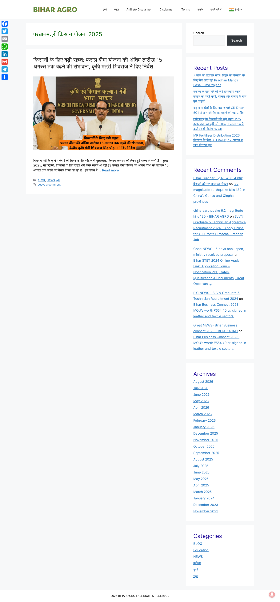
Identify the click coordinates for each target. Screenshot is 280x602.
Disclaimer (166, 9)
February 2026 (204, 420)
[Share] (4, 77)
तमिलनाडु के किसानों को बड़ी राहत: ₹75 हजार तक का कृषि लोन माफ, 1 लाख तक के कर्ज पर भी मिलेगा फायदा (218, 124)
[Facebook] (4, 23)
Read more (110, 170)
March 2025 (202, 492)
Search (198, 33)
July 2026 (200, 388)
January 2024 (203, 498)
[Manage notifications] (272, 595)
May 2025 (201, 479)
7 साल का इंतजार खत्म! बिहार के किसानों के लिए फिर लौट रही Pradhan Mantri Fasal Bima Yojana (219, 80)
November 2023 (205, 511)
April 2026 (201, 407)
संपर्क (200, 9)
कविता (197, 563)
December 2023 (205, 505)
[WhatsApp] (4, 46)
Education (201, 550)
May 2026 (201, 401)
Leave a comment (49, 184)
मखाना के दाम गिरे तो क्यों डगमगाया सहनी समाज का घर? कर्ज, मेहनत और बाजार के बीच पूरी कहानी (219, 96)
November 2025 (205, 440)
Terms (185, 9)
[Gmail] (4, 62)
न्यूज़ (116, 9)
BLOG (41, 180)
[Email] (4, 39)
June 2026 (201, 394)
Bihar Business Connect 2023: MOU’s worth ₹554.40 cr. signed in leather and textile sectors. (219, 310)
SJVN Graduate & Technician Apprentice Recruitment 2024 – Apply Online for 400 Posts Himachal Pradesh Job (219, 228)
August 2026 (203, 381)
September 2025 (206, 453)
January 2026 (203, 427)
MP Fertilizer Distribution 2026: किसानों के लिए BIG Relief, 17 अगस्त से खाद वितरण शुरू (218, 140)
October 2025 (203, 446)
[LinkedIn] (4, 54)
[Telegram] (4, 69)
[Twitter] (4, 31)
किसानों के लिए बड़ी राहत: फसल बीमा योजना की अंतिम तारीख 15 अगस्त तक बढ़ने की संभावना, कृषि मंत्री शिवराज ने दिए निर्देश (97, 63)
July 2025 (200, 466)
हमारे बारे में (216, 9)
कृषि (105, 9)
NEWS (51, 180)
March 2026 (202, 414)
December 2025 (205, 433)
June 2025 (201, 472)
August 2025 (203, 459)
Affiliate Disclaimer (139, 9)
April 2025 (201, 485)
